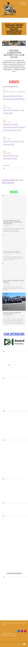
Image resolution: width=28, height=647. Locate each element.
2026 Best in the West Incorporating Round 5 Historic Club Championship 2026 (14, 127)
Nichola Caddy (8, 283)
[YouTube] (25, 631)
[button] (4, 43)
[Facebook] (18, 631)
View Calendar (6, 165)
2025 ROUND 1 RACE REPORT (11, 252)
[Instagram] (22, 631)
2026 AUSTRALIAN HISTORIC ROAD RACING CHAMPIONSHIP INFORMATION (14, 29)
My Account (4, 644)
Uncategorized (21, 225)
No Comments (7, 226)
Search (14, 644)
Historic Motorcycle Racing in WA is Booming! (13, 281)
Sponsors (21, 283)
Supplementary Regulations (8, 637)
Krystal (6, 225)
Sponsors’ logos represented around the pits (12, 313)
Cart (21, 643)
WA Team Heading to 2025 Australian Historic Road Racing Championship (12, 222)
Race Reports (18, 253)
